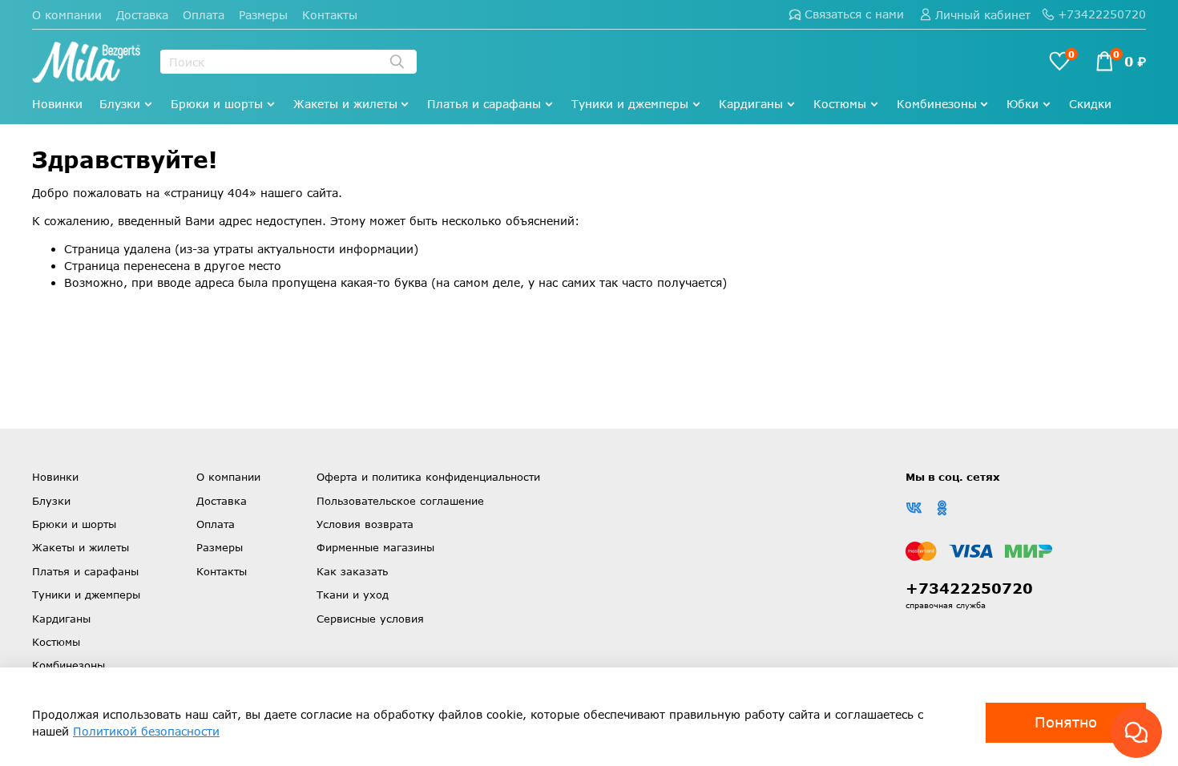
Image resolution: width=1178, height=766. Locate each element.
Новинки (57, 104)
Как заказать (352, 571)
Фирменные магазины (375, 547)
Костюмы (839, 104)
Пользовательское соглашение (400, 500)
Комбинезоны (937, 104)
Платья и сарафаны (484, 104)
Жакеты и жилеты (345, 104)
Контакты (329, 15)
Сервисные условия (370, 618)
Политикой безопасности (146, 731)
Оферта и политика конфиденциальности (428, 476)
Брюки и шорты (217, 104)
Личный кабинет (983, 15)
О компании (67, 15)
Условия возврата (365, 524)
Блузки (119, 104)
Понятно (1066, 722)
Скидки (1090, 104)
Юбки (1023, 104)
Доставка (142, 15)
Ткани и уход (353, 594)
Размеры (263, 15)
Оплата (203, 15)
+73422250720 (1102, 14)
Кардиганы (751, 104)
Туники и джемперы (629, 104)
